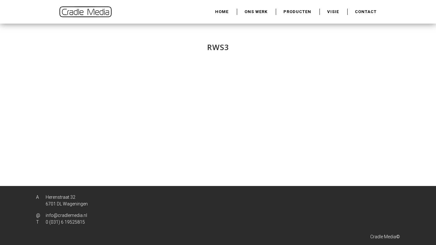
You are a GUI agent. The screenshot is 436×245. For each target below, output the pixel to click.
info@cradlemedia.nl (66, 215)
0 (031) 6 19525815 (65, 222)
